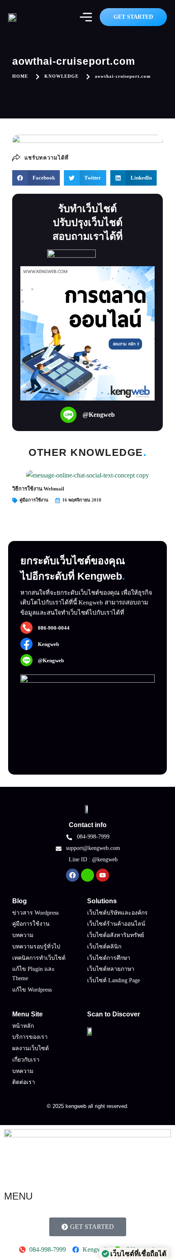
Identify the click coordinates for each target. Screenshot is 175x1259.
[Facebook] (72, 875)
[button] (36, 178)
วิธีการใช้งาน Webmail (38, 489)
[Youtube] (102, 875)
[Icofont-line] (87, 875)
